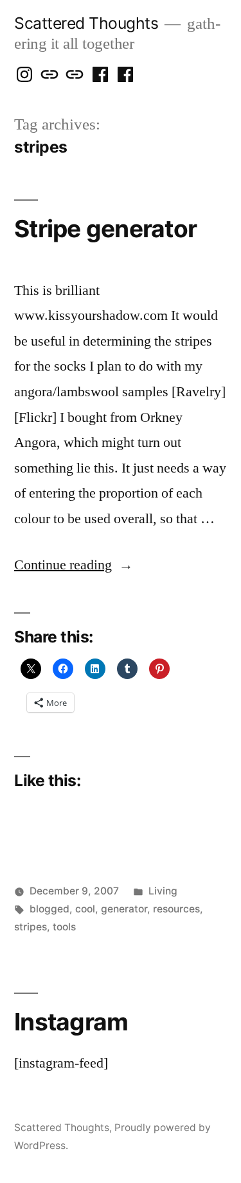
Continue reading (73, 565)
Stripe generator (105, 228)
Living (162, 891)
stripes (30, 927)
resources (176, 909)
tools (64, 927)
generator (124, 909)
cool (85, 909)
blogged (49, 909)
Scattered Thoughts (86, 23)
